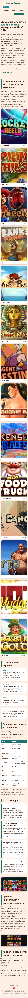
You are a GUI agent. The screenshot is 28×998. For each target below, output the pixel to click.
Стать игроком (19, 13)
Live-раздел (15, 6)
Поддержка (21, 10)
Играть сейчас (6, 72)
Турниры (6, 6)
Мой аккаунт (8, 14)
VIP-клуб (6, 10)
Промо (22, 6)
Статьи (13, 10)
